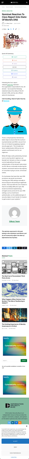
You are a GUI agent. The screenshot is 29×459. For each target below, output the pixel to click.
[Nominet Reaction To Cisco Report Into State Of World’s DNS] (14, 41)
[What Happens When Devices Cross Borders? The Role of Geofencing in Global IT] (14, 290)
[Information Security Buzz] (14, 2)
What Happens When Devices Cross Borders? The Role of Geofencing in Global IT (13, 301)
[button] (26, 426)
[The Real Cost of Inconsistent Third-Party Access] (14, 267)
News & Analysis (9, 7)
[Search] (26, 2)
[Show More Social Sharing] (19, 29)
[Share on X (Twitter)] (11, 29)
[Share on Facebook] (13, 29)
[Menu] (3, 2)
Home (3, 7)
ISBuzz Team (9, 23)
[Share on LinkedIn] (8, 29)
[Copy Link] (16, 29)
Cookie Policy (14, 457)
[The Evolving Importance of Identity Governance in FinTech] (14, 315)
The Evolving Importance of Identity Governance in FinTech (13, 325)
